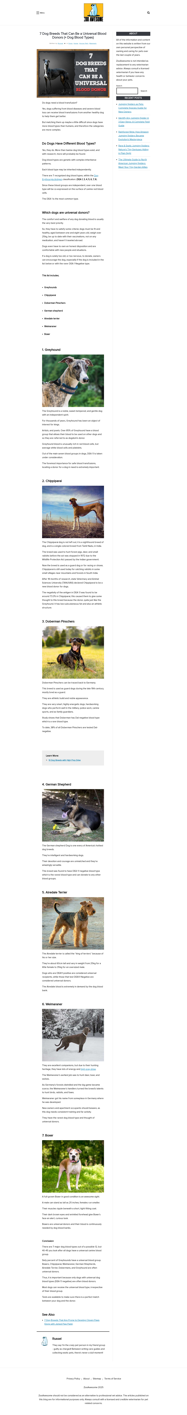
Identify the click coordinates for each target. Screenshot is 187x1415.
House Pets (83, 43)
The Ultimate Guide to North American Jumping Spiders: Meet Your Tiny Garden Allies (133, 163)
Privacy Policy (73, 1378)
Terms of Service (112, 1378)
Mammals (93, 43)
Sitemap (97, 1378)
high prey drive (88, 1069)
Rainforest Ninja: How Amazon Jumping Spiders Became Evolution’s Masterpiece (133, 136)
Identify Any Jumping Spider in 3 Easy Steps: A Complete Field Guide (134, 122)
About (86, 1378)
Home (76, 43)
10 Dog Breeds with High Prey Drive (65, 760)
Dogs (71, 43)
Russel (60, 43)
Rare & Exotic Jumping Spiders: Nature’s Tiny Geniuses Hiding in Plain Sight (133, 149)
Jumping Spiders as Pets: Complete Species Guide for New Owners (132, 108)
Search (119, 86)
